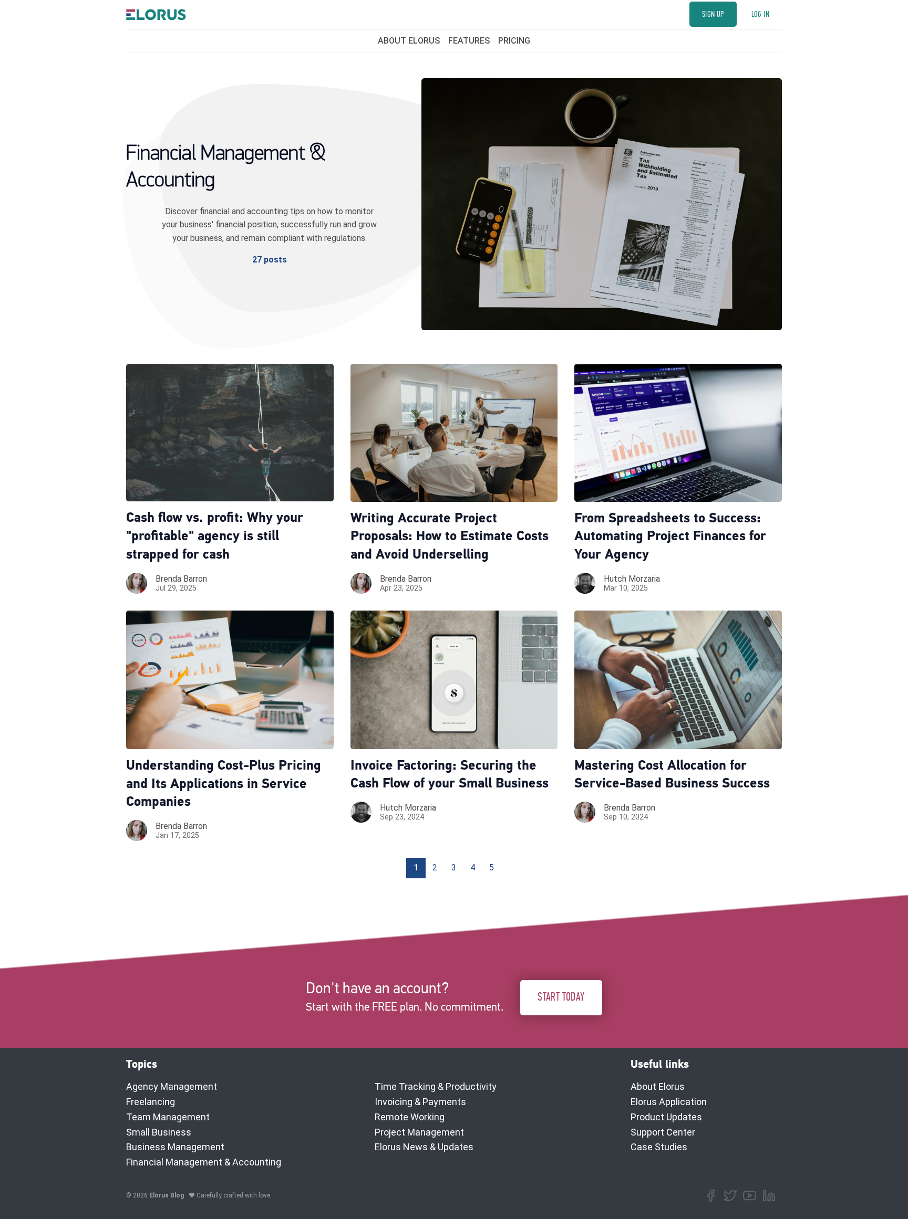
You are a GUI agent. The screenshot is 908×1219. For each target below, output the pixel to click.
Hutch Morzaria (632, 579)
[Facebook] (710, 1195)
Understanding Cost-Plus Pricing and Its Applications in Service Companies (223, 785)
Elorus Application (669, 1101)
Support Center (663, 1132)
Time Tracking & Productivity (436, 1086)
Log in (760, 14)
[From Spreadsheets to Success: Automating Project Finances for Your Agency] (678, 433)
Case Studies (659, 1146)
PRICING (514, 41)
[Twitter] (730, 1195)
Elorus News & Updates (424, 1146)
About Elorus (658, 1086)
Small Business (158, 1132)
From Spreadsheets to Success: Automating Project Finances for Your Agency (670, 537)
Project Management (419, 1132)
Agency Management (171, 1086)
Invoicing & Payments (420, 1101)
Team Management (168, 1116)
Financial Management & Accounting (203, 1162)
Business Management (175, 1146)
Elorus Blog (166, 1195)
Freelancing (150, 1101)
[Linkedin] (769, 1195)
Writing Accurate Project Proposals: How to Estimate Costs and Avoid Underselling (449, 537)
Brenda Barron (181, 579)
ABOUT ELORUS (409, 41)
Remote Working (410, 1116)
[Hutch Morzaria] (584, 583)
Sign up (713, 14)
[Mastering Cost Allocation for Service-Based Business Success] (678, 680)
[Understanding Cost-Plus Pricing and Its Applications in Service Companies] (230, 680)
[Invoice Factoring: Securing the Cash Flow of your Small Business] (454, 680)
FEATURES (469, 41)
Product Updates (666, 1116)
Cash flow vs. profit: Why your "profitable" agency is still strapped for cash (214, 537)
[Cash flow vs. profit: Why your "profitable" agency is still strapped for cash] (230, 432)
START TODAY (561, 997)
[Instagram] (749, 1195)
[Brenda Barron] (136, 583)
